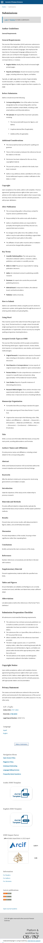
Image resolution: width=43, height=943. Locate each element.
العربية (5, 730)
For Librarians (7, 881)
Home (4, 7)
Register (12, 19)
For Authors (6, 878)
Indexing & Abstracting (10, 766)
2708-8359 (13, 714)
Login (6, 19)
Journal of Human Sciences (14, 2)
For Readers (6, 875)
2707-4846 (14, 710)
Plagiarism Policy (8, 762)
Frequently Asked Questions (12, 774)
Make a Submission (21, 744)
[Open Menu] (2, 2)
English (5, 733)
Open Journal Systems (10, 908)
